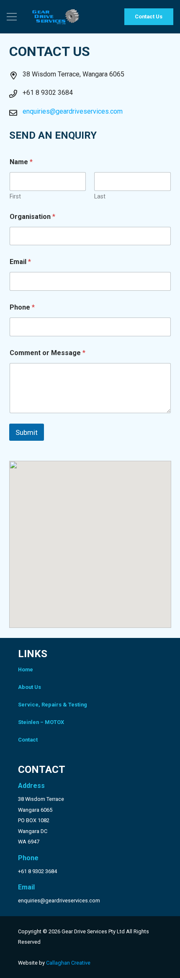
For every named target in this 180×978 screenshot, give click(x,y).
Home (25, 669)
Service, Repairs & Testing (52, 704)
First (15, 196)
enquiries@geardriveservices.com (73, 111)
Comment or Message (47, 353)
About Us (29, 687)
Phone (22, 307)
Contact (28, 740)
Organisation (32, 217)
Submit (26, 432)
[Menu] (11, 16)
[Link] (55, 16)
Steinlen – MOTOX (41, 722)
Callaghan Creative (68, 963)
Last (99, 196)
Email (20, 262)
